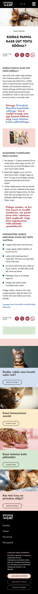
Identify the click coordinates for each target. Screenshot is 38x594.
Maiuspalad (8, 542)
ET (21, 4)
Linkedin (27, 55)
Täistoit (6, 531)
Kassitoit (6, 525)
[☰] (33, 3)
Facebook (17, 55)
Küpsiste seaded (19, 587)
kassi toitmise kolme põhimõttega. (18, 120)
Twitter (22, 55)
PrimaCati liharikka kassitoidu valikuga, (17, 108)
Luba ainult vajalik (19, 582)
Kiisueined (7, 536)
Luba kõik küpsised (19, 576)
